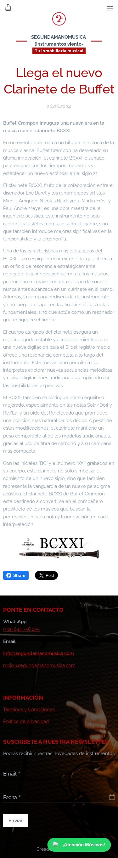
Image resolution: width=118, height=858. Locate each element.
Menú (110, 8)
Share (19, 575)
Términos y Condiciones (29, 709)
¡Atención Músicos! (85, 844)
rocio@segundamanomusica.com (39, 665)
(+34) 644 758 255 (21, 629)
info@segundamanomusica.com (38, 653)
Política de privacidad (26, 721)
